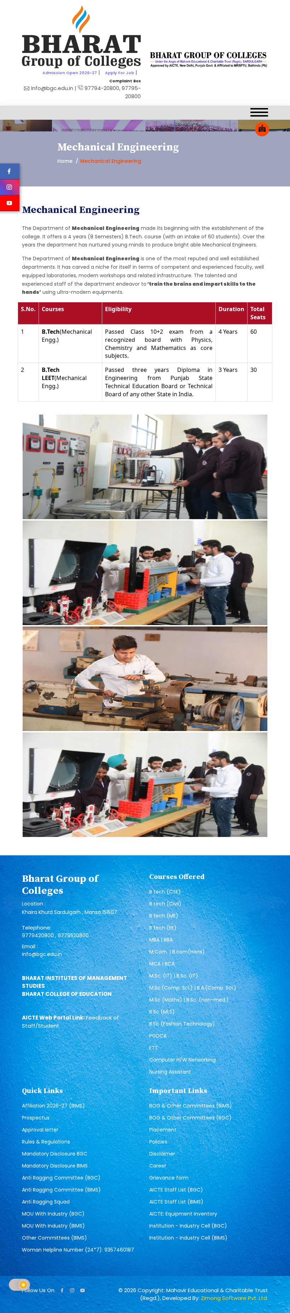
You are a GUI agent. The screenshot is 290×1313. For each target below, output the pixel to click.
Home (64, 161)
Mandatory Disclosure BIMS (55, 1165)
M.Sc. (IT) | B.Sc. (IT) (173, 975)
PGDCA (158, 1035)
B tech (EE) (162, 927)
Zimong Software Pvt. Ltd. (234, 1298)
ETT (153, 1047)
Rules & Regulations (46, 1141)
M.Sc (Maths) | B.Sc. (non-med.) (189, 999)
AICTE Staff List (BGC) (176, 1189)
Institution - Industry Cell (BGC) (188, 1225)
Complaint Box (125, 81)
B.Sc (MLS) (162, 1011)
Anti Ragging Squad (46, 1201)
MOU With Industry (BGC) (53, 1213)
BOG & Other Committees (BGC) (190, 1117)
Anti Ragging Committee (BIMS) (61, 1189)
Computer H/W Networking (182, 1059)
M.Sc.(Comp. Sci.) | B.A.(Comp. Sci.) (192, 987)
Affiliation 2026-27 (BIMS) (53, 1105)
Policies (158, 1141)
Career (157, 1165)
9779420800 (38, 935)
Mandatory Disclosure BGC (54, 1153)
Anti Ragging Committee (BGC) (61, 1177)
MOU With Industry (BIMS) (53, 1225)
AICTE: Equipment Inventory (183, 1213)
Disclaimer (162, 1153)
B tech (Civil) (165, 903)
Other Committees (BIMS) (54, 1237)
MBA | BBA (161, 939)
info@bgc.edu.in (42, 954)
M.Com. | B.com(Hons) (177, 951)
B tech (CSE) (165, 891)
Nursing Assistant (170, 1071)
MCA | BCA (162, 963)
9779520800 (73, 935)
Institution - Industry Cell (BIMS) (188, 1237)
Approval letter (40, 1129)
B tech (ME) (163, 915)
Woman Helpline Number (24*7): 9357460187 (78, 1249)
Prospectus (36, 1117)
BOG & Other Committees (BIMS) (190, 1105)
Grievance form (168, 1177)
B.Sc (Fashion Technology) (182, 1023)
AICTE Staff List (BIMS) (176, 1201)
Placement (162, 1129)
